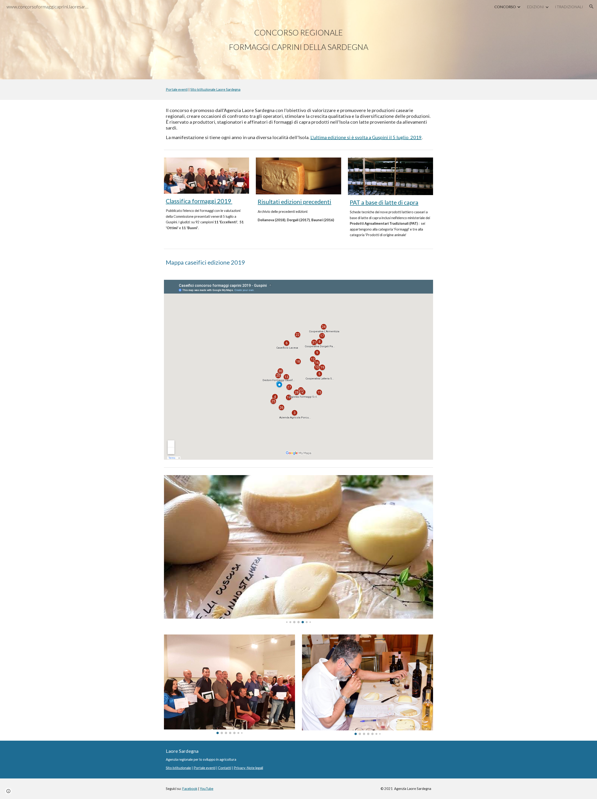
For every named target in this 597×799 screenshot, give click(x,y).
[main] (298, 39)
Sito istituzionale (178, 768)
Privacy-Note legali (248, 768)
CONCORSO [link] (505, 6)
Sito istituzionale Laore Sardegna (215, 89)
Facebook (189, 789)
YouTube (206, 789)
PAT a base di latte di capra (384, 202)
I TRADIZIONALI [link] (569, 6)
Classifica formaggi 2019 (199, 200)
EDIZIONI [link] (535, 6)
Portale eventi (177, 89)
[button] (591, 6)
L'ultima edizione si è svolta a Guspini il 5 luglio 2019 (366, 137)
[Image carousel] (298, 549)
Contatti (224, 768)
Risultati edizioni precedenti (294, 201)
